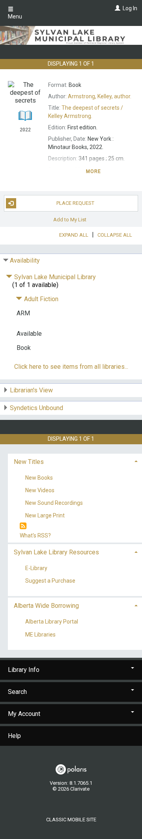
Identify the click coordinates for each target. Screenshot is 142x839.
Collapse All (114, 235)
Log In (130, 8)
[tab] (75, 461)
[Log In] (116, 8)
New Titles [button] (29, 461)
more (93, 171)
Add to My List (69, 220)
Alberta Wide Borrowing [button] (46, 605)
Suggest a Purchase (50, 581)
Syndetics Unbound (36, 408)
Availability (25, 260)
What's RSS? (35, 535)
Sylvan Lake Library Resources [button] (56, 552)
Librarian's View (31, 390)
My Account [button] (24, 714)
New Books (39, 478)
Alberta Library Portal (51, 622)
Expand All (73, 235)
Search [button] (17, 691)
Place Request (75, 203)
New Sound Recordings (54, 503)
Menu (15, 16)
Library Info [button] (23, 669)
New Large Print (45, 515)
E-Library (36, 568)
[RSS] (23, 526)
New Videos (39, 490)
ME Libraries (40, 634)
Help (14, 736)
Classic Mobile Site (71, 819)
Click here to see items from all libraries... (71, 366)
